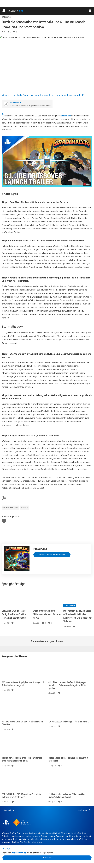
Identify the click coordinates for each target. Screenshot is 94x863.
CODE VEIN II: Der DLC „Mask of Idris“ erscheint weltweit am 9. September (21, 795)
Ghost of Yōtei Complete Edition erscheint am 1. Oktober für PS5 (47, 614)
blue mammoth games (10, 508)
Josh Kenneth (15, 102)
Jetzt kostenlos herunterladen (51, 554)
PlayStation (15, 10)
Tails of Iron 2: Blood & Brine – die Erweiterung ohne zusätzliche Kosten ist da (22, 759)
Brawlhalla (66, 115)
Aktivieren (47, 858)
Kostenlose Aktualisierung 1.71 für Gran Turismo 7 (69, 721)
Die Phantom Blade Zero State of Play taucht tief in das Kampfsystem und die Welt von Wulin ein (77, 616)
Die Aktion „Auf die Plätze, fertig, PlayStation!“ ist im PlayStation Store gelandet (14, 614)
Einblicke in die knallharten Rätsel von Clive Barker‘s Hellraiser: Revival (66, 795)
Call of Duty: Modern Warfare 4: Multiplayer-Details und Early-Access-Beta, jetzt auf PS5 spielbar (67, 685)
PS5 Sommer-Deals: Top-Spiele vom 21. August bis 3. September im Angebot (23, 684)
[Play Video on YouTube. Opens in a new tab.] (87, 184)
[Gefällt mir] (13, 623)
